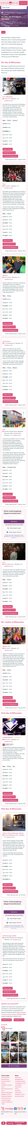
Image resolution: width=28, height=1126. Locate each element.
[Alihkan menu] (1, 3)
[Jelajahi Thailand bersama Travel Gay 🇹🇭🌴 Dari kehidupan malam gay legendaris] (14, 1036)
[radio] (14, 737)
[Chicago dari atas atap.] (23, 1058)
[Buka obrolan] (17, 3)
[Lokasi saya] (3, 1123)
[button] (13, 536)
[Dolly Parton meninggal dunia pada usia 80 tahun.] (5, 1036)
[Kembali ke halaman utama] (6, 3)
